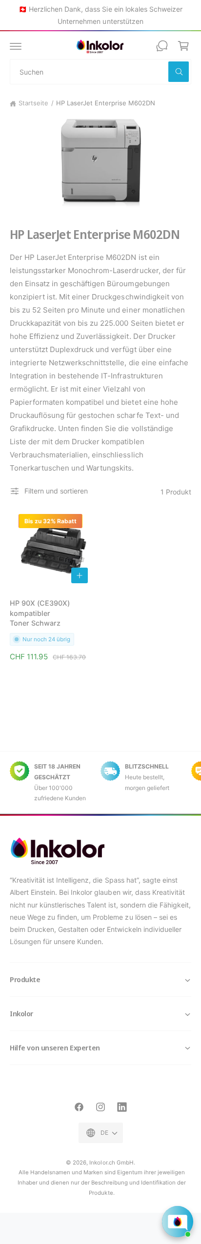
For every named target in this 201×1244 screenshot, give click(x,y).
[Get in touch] (162, 46)
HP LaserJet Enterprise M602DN (105, 103)
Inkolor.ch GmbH (111, 1162)
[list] (100, 782)
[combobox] (100, 71)
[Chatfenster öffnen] (177, 1221)
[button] (15, 46)
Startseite (33, 103)
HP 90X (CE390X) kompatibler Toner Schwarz (40, 613)
